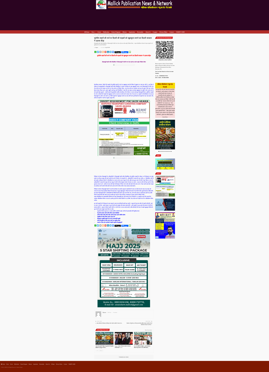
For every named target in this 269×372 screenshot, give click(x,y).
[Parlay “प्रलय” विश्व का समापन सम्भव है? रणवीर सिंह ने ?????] (124, 338)
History (125, 32)
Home (87, 32)
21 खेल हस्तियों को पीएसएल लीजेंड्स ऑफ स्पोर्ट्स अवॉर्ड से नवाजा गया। (108, 323)
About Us (148, 32)
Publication (106, 32)
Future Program (115, 32)
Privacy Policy (163, 32)
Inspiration (132, 32)
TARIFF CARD (180, 32)
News (93, 32)
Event (99, 32)
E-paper (155, 32)
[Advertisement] (134, 20)
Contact (172, 32)
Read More (165, 117)
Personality (140, 32)
